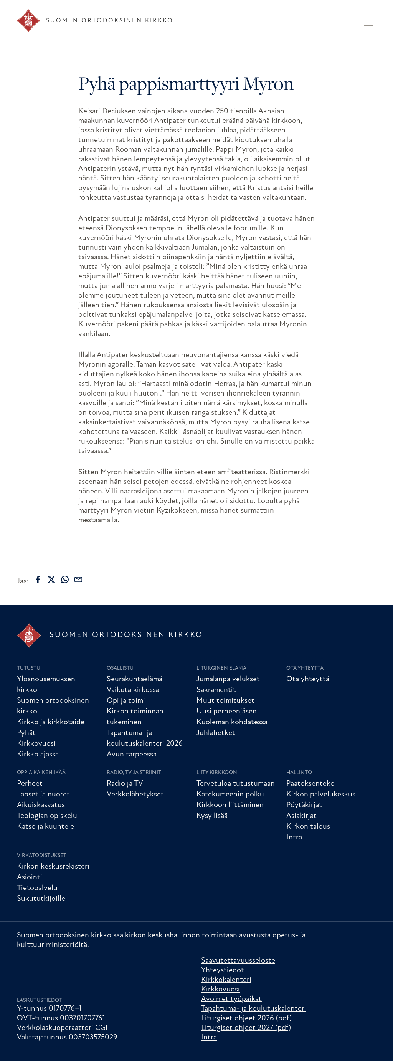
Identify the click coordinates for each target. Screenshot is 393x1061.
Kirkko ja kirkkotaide (50, 722)
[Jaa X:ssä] (51, 579)
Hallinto (299, 773)
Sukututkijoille (41, 899)
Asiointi (29, 877)
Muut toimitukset (225, 701)
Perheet (30, 784)
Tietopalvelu (37, 888)
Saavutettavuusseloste (238, 961)
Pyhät (26, 733)
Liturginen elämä (221, 668)
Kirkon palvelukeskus (320, 794)
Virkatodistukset (41, 856)
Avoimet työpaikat (231, 999)
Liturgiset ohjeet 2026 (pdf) (246, 1018)
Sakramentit (216, 690)
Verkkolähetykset (135, 794)
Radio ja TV (125, 784)
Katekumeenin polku (230, 794)
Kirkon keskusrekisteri (53, 867)
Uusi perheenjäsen (226, 711)
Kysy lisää (212, 816)
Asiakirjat (301, 816)
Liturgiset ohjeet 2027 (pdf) (246, 1028)
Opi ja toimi (126, 701)
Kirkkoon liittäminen (230, 805)
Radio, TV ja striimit (134, 773)
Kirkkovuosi (36, 744)
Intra (294, 837)
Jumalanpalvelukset (228, 679)
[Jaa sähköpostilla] (78, 579)
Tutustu (28, 668)
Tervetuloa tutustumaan (235, 784)
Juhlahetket (215, 733)
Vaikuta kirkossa (133, 690)
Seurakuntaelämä (134, 679)
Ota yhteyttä (305, 668)
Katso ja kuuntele (45, 827)
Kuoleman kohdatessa (232, 722)
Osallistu (120, 668)
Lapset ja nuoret (43, 794)
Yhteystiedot (222, 970)
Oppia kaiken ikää (41, 773)
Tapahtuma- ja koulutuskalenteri (253, 1009)
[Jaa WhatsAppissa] (65, 579)
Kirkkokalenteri (226, 980)
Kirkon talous (308, 827)
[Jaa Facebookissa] (38, 579)
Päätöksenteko (310, 784)
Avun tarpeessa (132, 754)
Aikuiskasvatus (41, 805)
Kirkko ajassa (38, 754)
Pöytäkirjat (304, 805)
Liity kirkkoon (216, 773)
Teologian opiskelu (47, 816)
